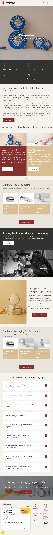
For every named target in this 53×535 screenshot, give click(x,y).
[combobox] (48, 3)
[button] (43, 3)
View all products (26, 222)
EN (49, 3)
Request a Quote (39, 315)
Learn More (8, 120)
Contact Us (26, 492)
